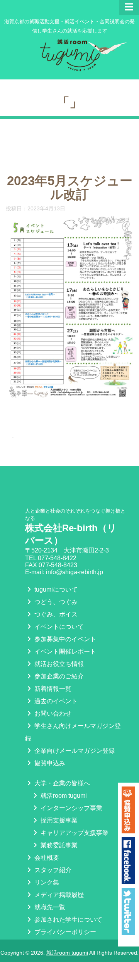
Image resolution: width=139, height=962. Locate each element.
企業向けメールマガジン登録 (74, 750)
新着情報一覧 (52, 688)
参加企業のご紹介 (58, 676)
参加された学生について (67, 919)
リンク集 (46, 882)
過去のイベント (55, 701)
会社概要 (46, 857)
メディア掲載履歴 (58, 894)
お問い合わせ (52, 713)
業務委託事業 (58, 845)
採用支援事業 (58, 820)
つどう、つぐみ (55, 602)
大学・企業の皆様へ (61, 783)
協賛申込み (49, 763)
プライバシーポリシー (64, 932)
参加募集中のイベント (64, 639)
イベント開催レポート (64, 651)
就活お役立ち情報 (58, 664)
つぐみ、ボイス (55, 614)
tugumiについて (55, 589)
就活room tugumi (63, 795)
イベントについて (58, 626)
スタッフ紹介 (52, 870)
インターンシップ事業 (70, 808)
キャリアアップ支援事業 (73, 832)
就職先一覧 (49, 907)
